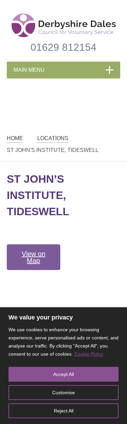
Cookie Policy (89, 354)
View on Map (33, 257)
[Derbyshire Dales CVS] (64, 25)
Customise (63, 392)
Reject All (63, 411)
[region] (63, 365)
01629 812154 (63, 47)
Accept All (63, 374)
